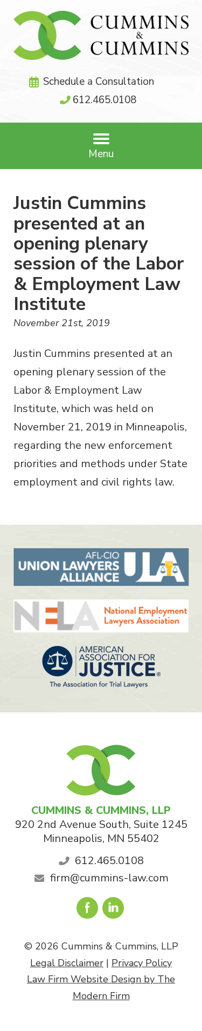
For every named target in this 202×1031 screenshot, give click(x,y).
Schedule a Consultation (98, 82)
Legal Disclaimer (66, 962)
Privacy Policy (142, 962)
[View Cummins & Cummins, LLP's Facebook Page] (88, 911)
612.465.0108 (104, 100)
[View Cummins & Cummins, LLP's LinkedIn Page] (114, 911)
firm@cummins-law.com (109, 878)
